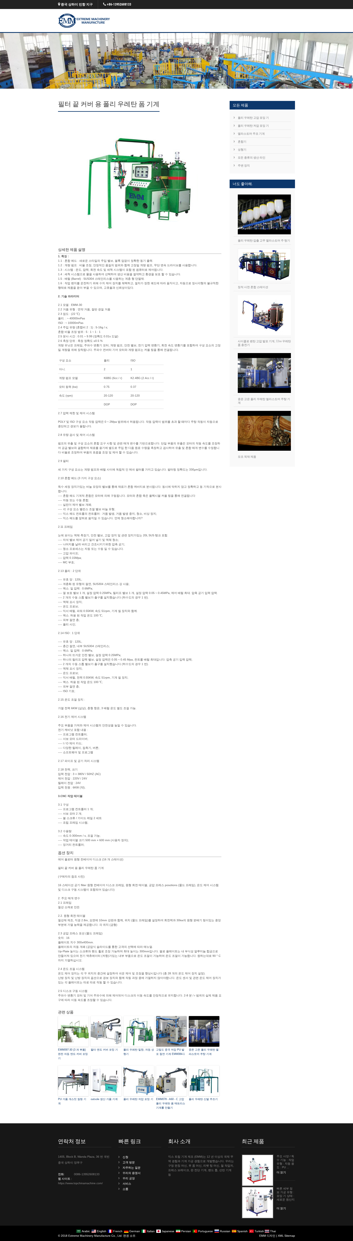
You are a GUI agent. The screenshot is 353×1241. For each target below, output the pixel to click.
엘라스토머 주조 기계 (251, 133)
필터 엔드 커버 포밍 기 (104, 1049)
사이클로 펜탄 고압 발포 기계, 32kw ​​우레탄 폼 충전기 (264, 343)
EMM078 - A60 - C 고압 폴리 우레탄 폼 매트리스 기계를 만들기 (170, 1103)
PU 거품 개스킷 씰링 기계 (72, 1101)
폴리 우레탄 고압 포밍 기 (253, 117)
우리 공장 (129, 1178)
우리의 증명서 (132, 1173)
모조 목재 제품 (247, 456)
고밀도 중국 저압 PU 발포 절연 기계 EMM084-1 (170, 1051)
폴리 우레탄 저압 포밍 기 (138, 1099)
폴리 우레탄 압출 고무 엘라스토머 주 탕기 (264, 240)
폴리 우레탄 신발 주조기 (203, 1099)
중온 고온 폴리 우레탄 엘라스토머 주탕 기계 (204, 1051)
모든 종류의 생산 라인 (251, 157)
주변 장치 (244, 165)
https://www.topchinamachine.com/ (80, 1183)
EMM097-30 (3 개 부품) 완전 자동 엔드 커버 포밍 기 (73, 1054)
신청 (125, 1157)
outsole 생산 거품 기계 (104, 1099)
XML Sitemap (286, 1235)
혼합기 (242, 141)
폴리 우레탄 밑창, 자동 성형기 (138, 1051)
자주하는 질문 (132, 1167)
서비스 (127, 1183)
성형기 (242, 149)
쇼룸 (125, 1189)
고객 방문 (129, 1162)
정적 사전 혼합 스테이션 (253, 287)
